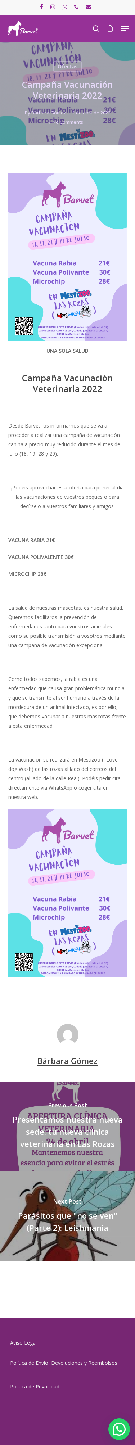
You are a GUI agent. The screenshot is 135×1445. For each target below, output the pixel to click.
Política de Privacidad (34, 1386)
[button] (125, 28)
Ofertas (67, 66)
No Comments (68, 122)
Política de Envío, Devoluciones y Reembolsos (63, 1362)
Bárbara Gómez (48, 112)
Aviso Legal (23, 1342)
